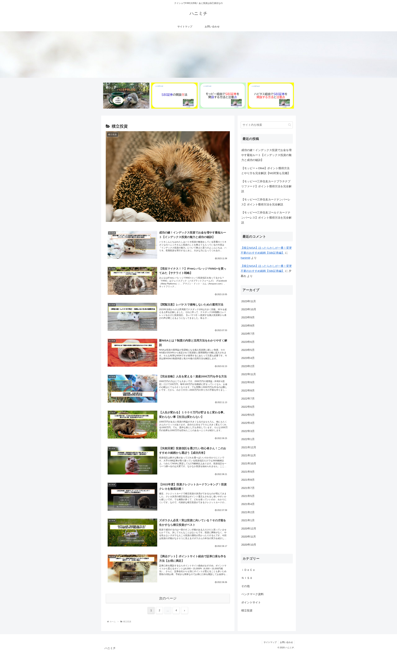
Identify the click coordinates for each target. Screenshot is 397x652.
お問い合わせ (286, 642)
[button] (289, 125)
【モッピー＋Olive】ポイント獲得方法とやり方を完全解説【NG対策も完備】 (265, 171)
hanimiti (245, 257)
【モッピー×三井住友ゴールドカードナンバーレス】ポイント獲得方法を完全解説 (266, 217)
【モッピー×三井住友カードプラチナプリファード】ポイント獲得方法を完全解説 (266, 186)
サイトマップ (270, 642)
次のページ (168, 598)
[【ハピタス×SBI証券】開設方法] (271, 96)
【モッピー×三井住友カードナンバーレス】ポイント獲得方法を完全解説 (265, 202)
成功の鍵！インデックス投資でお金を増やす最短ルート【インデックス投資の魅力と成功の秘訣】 (266, 155)
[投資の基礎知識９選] (126, 96)
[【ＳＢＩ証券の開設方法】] (174, 96)
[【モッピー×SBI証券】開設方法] (222, 96)
